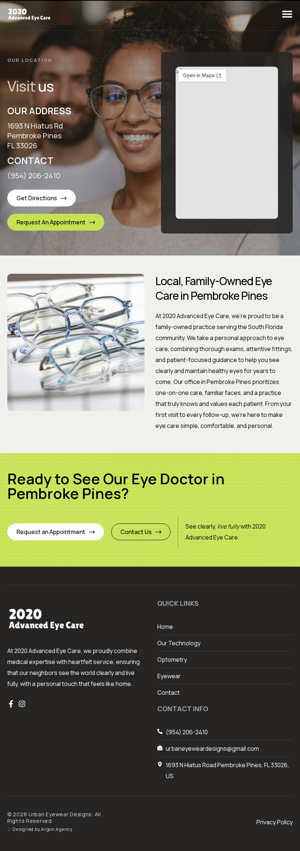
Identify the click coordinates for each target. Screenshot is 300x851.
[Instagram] (22, 704)
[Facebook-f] (11, 704)
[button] (287, 13)
